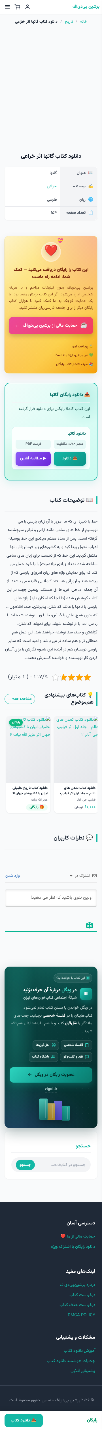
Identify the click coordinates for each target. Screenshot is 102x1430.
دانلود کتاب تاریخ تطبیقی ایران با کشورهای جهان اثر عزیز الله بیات (29, 793)
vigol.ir (51, 1089)
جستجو (25, 1165)
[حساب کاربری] (27, 7)
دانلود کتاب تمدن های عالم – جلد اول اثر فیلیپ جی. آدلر (77, 793)
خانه (83, 22)
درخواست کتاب (82, 1295)
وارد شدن (13, 876)
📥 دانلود (70, 458)
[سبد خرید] (17, 7)
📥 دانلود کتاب (23, 1420)
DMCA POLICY (81, 1315)
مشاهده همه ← (20, 699)
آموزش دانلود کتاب (79, 1351)
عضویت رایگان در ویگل (55, 1074)
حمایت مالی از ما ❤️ (77, 1236)
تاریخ (69, 22)
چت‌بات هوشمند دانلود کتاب (71, 1361)
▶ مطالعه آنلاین (33, 458)
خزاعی (52, 186)
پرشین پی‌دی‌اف (86, 7)
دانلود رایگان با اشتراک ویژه (73, 1247)
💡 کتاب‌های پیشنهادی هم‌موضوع (69, 699)
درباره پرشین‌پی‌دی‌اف (77, 1285)
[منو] (7, 7)
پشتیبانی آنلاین (83, 1371)
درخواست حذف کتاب (77, 1305)
